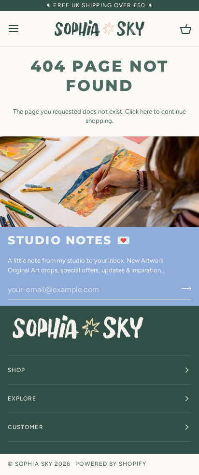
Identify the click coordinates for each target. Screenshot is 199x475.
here (146, 111)
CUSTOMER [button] (25, 427)
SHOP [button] (16, 370)
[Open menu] (22, 28)
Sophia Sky (34, 463)
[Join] (183, 288)
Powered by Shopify (110, 463)
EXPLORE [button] (22, 398)
